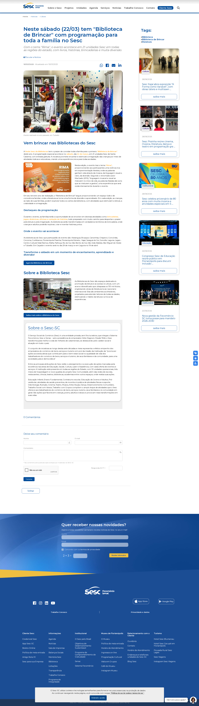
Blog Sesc (131, 661)
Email (63, 541)
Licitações (53, 666)
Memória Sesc (55, 657)
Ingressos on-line (109, 652)
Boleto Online (28, 648)
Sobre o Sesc (55, 8)
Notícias (116, 8)
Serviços (105, 8)
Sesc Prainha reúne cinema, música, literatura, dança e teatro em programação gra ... (158, 144)
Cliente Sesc (165, 8)
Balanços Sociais (56, 652)
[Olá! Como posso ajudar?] (193, 700)
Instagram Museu (109, 671)
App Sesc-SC (28, 643)
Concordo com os (82, 549)
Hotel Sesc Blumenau (164, 639)
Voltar (30, 490)
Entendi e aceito (98, 698)
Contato (150, 8)
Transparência (55, 671)
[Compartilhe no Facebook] (107, 65)
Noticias (34, 16)
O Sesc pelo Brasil (83, 639)
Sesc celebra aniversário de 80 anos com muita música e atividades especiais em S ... (159, 201)
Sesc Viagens (160, 657)
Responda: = (98, 468)
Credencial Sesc (29, 639)
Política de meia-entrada (33, 652)
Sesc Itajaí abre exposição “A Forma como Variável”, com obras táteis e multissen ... (158, 87)
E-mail (77, 438)
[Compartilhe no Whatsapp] (101, 65)
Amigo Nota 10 (29, 657)
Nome (26, 438)
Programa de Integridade (55, 681)
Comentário (28, 448)
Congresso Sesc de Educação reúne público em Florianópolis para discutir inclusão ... (158, 260)
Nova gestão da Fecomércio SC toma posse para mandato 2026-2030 (158, 318)
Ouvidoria (131, 641)
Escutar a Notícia (33, 57)
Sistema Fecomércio (84, 666)
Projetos (68, 8)
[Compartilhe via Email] (114, 65)
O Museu (105, 639)
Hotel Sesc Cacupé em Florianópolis (164, 644)
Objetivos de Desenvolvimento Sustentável (83, 645)
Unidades (81, 8)
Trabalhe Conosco (133, 8)
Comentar (29, 479)
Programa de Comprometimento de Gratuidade (85, 654)
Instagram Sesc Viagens (164, 661)
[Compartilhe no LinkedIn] (120, 65)
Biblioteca (147, 37)
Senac (78, 661)
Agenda (93, 8)
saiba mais (159, 96)
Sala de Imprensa (56, 648)
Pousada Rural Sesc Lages (163, 651)
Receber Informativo (119, 555)
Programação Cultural (111, 657)
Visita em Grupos (109, 662)
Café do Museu (108, 666)
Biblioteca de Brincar (153, 39)
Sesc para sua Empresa (32, 662)
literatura (147, 42)
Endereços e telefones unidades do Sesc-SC (137, 656)
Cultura (43, 16)
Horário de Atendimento (112, 648)
